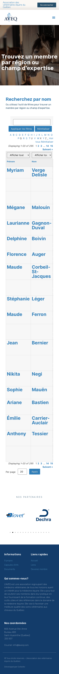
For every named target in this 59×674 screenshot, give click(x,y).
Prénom (11, 161)
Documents (9, 569)
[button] (46, 5)
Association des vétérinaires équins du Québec (14, 4)
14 (47, 145)
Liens (33, 565)
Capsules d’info (11, 565)
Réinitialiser (47, 141)
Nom (34, 161)
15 (51, 145)
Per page (10, 471)
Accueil (34, 560)
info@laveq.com (21, 645)
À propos (8, 560)
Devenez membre (39, 569)
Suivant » (48, 149)
